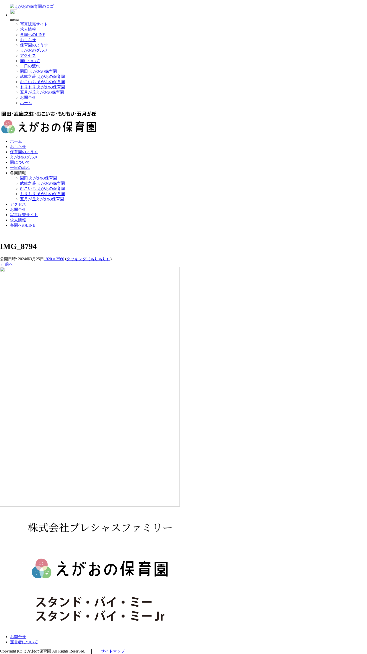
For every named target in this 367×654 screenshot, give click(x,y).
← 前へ (6, 264)
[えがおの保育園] (32, 6)
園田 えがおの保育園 (38, 71)
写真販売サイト (34, 24)
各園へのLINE (32, 34)
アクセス (28, 55)
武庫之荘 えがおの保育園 (42, 76)
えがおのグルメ (34, 50)
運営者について (24, 642)
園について (30, 61)
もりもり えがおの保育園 (42, 87)
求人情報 (28, 29)
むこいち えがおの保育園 (42, 82)
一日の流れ (30, 66)
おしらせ (28, 40)
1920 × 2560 (54, 259)
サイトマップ (113, 651)
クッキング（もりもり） (88, 259)
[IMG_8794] (90, 505)
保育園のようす (34, 45)
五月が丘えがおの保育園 (42, 92)
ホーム (26, 103)
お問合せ (28, 97)
